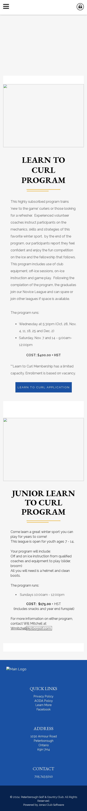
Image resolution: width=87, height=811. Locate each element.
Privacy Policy (43, 696)
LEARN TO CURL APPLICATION (44, 387)
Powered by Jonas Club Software (43, 804)
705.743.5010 (43, 776)
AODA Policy (43, 700)
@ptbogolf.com (39, 628)
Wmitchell (18, 628)
